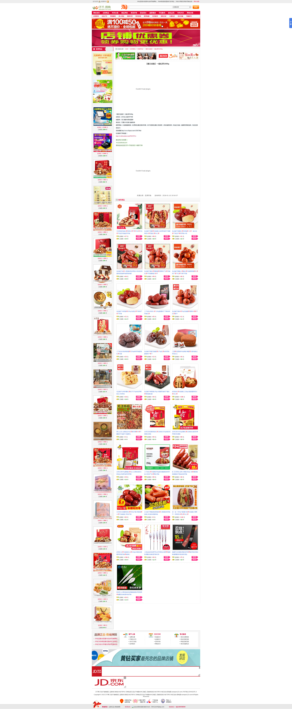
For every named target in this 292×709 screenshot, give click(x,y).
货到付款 (158, 641)
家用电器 (146, 16)
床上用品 (121, 16)
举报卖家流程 (185, 641)
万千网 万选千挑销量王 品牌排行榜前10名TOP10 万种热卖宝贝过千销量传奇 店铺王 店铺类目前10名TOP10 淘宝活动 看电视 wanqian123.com (138, 692)
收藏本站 (104, 1)
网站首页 (96, 13)
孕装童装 (113, 16)
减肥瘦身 (152, 13)
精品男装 (124, 13)
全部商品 (106, 13)
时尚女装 (115, 13)
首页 (126, 49)
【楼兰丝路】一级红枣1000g (154, 49)
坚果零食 (140, 49)
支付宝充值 (133, 641)
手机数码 (162, 13)
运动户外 (104, 16)
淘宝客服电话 (185, 644)
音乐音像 (180, 16)
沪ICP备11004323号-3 (190, 692)
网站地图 (196, 1)
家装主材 (163, 16)
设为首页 (95, 1)
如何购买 (132, 644)
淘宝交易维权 (185, 637)
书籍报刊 (189, 16)
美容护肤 (134, 13)
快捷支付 (158, 637)
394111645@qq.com (157, 707)
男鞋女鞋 (190, 13)
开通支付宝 (133, 639)
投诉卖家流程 (185, 639)
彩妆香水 (143, 13)
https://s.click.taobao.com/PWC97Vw (126, 136)
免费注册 (132, 637)
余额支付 (158, 639)
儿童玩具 (172, 16)
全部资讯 (96, 16)
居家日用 (130, 16)
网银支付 (158, 644)
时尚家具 (155, 16)
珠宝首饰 (138, 16)
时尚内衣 (180, 13)
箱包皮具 (171, 13)
